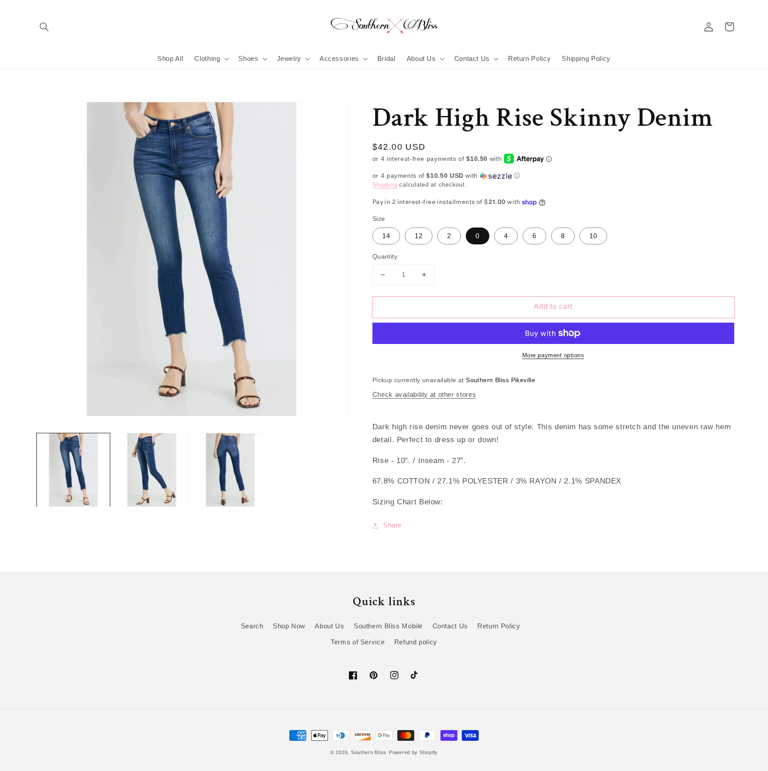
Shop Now (289, 626)
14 (386, 236)
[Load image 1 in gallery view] (73, 470)
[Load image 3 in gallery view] (230, 470)
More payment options (553, 355)
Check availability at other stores (424, 394)
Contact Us (450, 626)
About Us (329, 626)
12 (419, 236)
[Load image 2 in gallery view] (151, 470)
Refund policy (415, 642)
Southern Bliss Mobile (388, 626)
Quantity (384, 256)
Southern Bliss (369, 752)
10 (593, 236)
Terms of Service (357, 642)
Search (252, 626)
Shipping (384, 185)
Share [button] (392, 525)
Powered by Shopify (413, 752)
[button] (44, 26)
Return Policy (498, 626)
